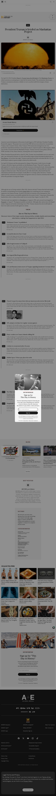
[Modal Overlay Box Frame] (28, 398)
